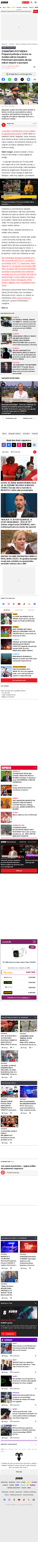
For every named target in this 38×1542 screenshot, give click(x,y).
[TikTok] (29, 445)
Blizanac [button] (11, 1449)
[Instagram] (19, 445)
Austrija (26, 433)
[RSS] (29, 604)
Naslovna (4, 44)
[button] (34, 67)
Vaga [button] (29, 1449)
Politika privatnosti (16, 1495)
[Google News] (34, 445)
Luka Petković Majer (13, 66)
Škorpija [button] (34, 1449)
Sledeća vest (27, 418)
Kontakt (11, 1492)
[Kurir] (4, 2)
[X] (14, 445)
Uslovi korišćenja (28, 1495)
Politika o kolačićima (30, 1492)
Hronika (11, 44)
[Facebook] (9, 445)
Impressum (19, 1492)
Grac (4, 433)
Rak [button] (16, 1449)
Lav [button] (19, 1449)
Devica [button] (24, 1449)
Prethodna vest (11, 418)
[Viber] (4, 445)
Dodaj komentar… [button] (13, 1173)
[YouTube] (24, 445)
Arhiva (7, 1495)
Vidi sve (19, 871)
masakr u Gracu (15, 433)
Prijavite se (10, 1334)
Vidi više (19, 1472)
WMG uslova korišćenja (21, 298)
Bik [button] (6, 1449)
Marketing (5, 1492)
